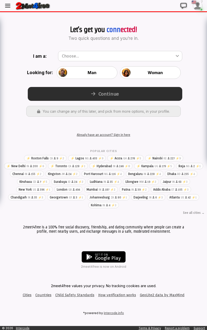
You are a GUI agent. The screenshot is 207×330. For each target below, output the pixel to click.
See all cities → (193, 213)
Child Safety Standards (74, 295)
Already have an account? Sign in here (103, 135)
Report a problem (177, 328)
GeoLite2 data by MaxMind (162, 295)
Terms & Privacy (150, 328)
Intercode (23, 328)
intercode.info (114, 313)
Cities (27, 295)
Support (199, 328)
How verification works (117, 295)
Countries (43, 295)
